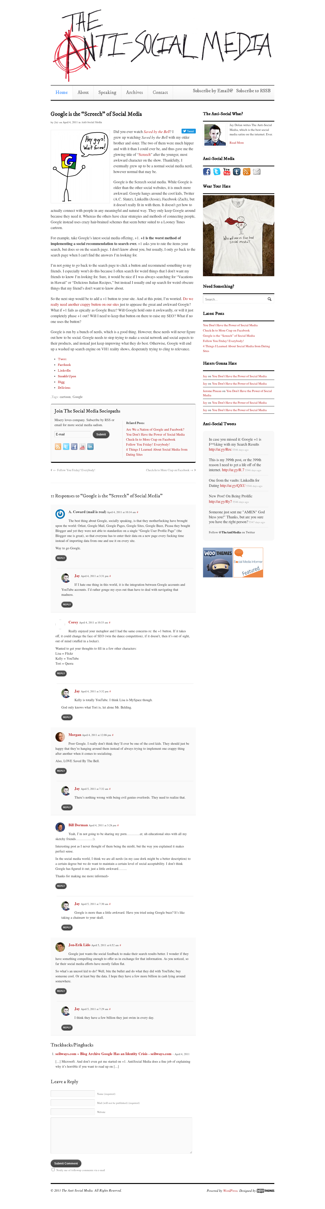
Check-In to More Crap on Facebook (169, 470)
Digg (61, 382)
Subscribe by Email (211, 91)
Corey (73, 622)
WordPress (230, 1190)
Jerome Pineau (212, 391)
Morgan (75, 734)
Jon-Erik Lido (79, 944)
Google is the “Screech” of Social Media (96, 114)
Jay (56, 122)
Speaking (107, 93)
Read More (237, 142)
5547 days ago (257, 522)
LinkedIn (64, 370)
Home (61, 93)
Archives (134, 93)
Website (101, 1112)
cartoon (65, 396)
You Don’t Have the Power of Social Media (230, 325)
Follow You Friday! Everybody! (74, 470)
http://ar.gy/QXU (233, 485)
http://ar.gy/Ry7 (220, 501)
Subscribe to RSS (252, 91)
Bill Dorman (78, 824)
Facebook (64, 365)
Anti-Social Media (91, 122)
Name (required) (106, 1094)
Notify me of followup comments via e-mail (80, 1170)
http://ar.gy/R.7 (233, 469)
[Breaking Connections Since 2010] (161, 80)
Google (78, 396)
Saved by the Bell (157, 131)
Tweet (62, 359)
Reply (61, 558)
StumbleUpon (67, 376)
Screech (145, 154)
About (83, 93)
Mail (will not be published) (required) (118, 1103)
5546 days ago (240, 449)
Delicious (64, 388)
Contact (160, 93)
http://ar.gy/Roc (220, 449)
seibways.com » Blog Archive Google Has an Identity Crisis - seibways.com (113, 1053)
